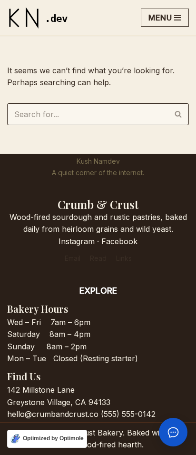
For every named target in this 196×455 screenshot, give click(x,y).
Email (72, 258)
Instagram (77, 241)
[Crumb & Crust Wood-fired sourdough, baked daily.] (40, 18)
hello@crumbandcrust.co (52, 414)
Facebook (119, 241)
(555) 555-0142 (128, 414)
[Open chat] (173, 432)
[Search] (178, 114)
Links (124, 258)
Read (98, 258)
